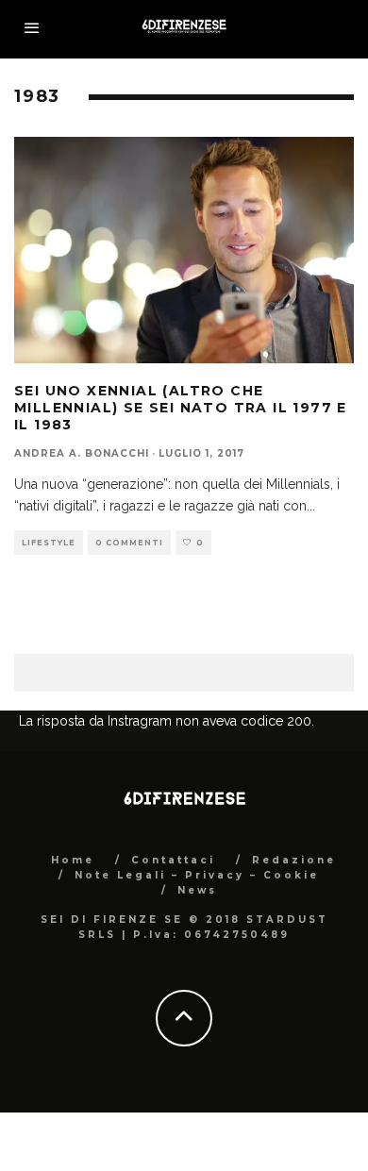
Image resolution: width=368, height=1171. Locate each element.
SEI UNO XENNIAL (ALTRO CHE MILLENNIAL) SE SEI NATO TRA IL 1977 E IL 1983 (180, 407)
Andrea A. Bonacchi (81, 453)
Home (72, 860)
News (197, 890)
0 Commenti (129, 542)
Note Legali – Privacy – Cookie (197, 875)
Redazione (294, 860)
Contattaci (173, 860)
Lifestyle (48, 542)
